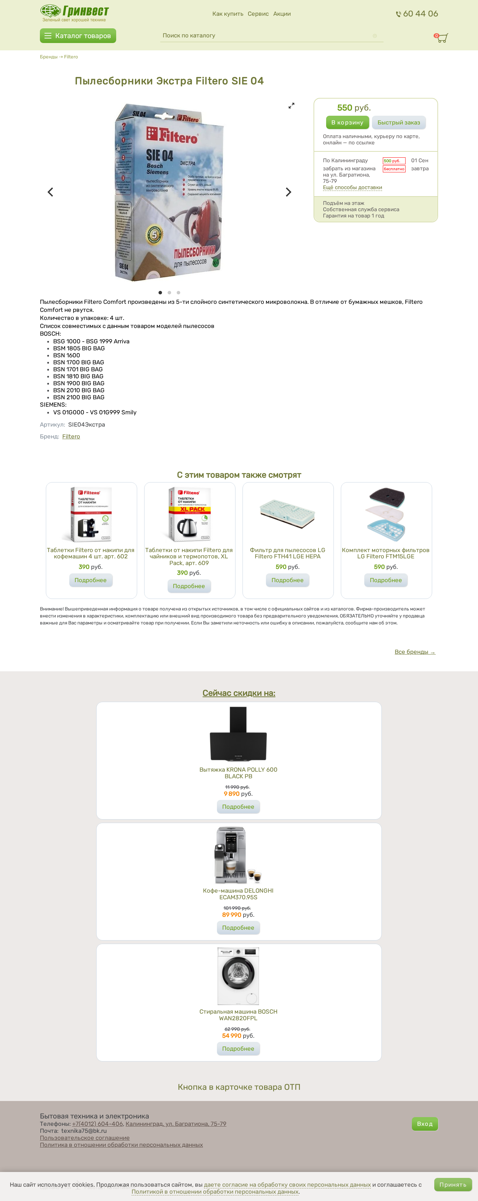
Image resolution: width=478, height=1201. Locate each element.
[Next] (288, 192)
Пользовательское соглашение (85, 1137)
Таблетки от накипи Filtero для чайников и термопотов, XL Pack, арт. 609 (189, 556)
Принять (453, 1184)
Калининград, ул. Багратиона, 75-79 (176, 1123)
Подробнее (91, 580)
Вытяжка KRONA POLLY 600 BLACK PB (238, 773)
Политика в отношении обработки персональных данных (121, 1144)
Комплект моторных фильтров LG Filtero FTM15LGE (386, 553)
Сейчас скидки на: (239, 692)
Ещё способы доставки (352, 187)
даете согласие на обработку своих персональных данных (287, 1184)
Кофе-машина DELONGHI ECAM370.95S (238, 894)
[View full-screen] (291, 105)
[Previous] (51, 192)
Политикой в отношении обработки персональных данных (215, 1191)
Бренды (49, 56)
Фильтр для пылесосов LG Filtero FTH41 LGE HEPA (287, 553)
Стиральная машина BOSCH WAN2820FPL (238, 1015)
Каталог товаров (83, 35)
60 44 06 (420, 14)
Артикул (52, 424)
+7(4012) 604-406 (97, 1123)
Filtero (71, 56)
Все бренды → (415, 651)
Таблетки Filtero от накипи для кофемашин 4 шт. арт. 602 (90, 553)
